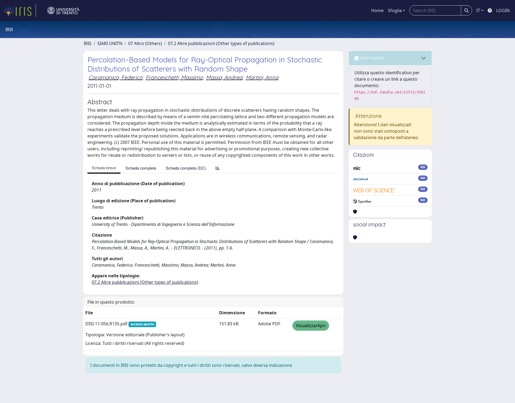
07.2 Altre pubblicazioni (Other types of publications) (221, 43)
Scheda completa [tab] (141, 168)
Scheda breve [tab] (104, 167)
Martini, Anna (262, 77)
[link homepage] (19, 10)
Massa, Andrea (224, 77)
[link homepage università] (63, 10)
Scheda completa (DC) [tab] (186, 168)
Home (377, 10)
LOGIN (503, 10)
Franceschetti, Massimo (174, 77)
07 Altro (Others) (145, 43)
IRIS (87, 43)
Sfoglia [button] (395, 10)
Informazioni (371, 58)
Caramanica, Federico (115, 77)
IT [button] (478, 10)
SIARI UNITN (109, 43)
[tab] (217, 168)
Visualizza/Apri (311, 326)
